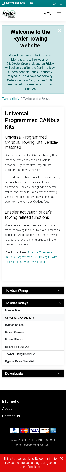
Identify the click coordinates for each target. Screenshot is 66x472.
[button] (33, 401)
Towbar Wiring (16, 290)
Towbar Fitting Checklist (20, 354)
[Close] (59, 31)
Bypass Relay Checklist (19, 361)
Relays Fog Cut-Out (17, 346)
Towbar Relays (17, 303)
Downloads (14, 373)
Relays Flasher (14, 339)
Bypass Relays (14, 325)
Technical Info (10, 98)
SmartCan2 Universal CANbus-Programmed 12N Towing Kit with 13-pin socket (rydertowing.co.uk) (31, 257)
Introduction (12, 310)
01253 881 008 (15, 3)
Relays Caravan (14, 332)
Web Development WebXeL (33, 445)
